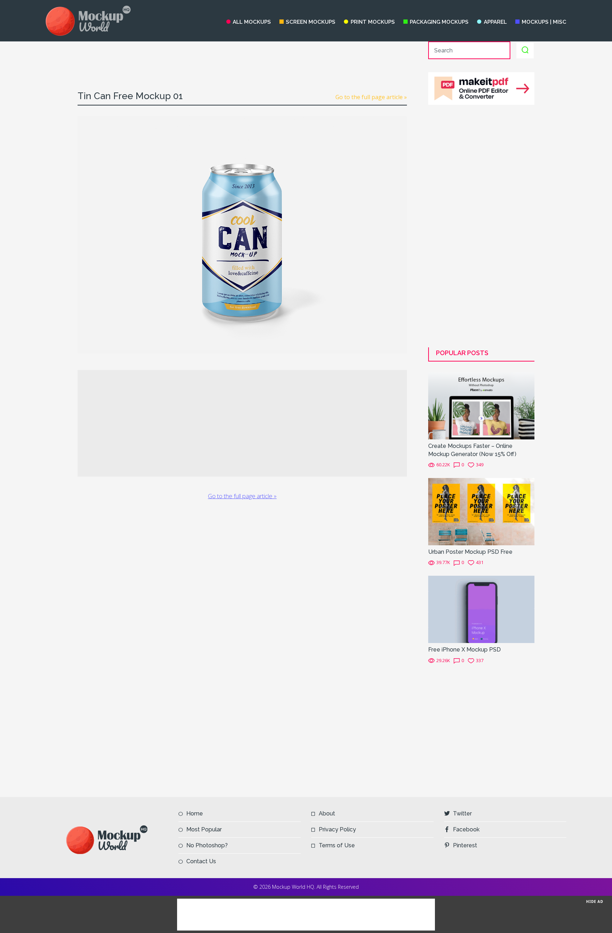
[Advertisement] (242, 57)
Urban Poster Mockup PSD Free (470, 551)
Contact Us (201, 861)
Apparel (495, 22)
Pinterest (465, 845)
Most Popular (204, 829)
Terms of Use (337, 845)
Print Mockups (373, 22)
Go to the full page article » (371, 97)
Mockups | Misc (544, 22)
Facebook (466, 829)
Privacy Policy (337, 829)
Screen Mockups (310, 22)
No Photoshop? (207, 845)
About (327, 813)
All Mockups (252, 22)
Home (194, 813)
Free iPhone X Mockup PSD (464, 649)
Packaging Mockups (439, 22)
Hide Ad (594, 901)
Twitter (462, 813)
